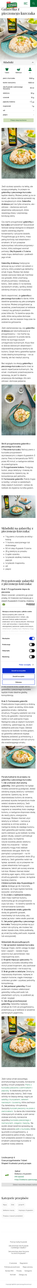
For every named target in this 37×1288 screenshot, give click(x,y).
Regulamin (24, 1263)
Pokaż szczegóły (25, 665)
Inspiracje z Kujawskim (26, 1210)
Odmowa (18, 682)
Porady (19, 1271)
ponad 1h (21, 1205)
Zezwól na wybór (18, 676)
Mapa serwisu (28, 1267)
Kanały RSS (9, 1271)
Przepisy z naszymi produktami (13, 1216)
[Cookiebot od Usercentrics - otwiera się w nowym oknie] (26, 604)
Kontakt (13, 1275)
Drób (12, 1205)
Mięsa (5, 1205)
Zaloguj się (23, 1275)
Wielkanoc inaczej (8, 1210)
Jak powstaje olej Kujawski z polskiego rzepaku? (18, 1247)
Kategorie (28, 1271)
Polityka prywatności (12, 1267)
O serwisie (13, 1263)
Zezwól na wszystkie (18, 670)
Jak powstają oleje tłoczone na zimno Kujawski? (18, 1252)
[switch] (32, 644)
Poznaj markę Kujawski (18, 1242)
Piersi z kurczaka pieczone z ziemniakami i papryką (17, 1088)
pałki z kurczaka (22, 1129)
